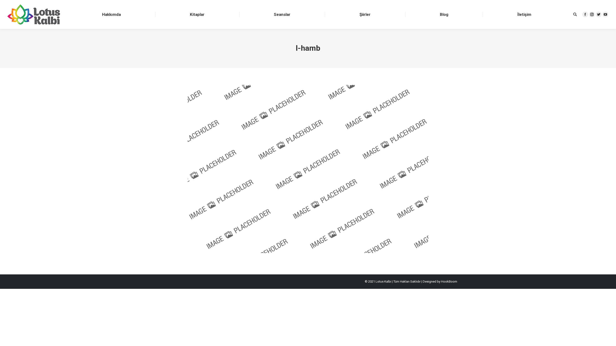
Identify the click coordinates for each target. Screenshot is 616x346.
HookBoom (449, 281)
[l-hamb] (308, 169)
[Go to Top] (608, 338)
